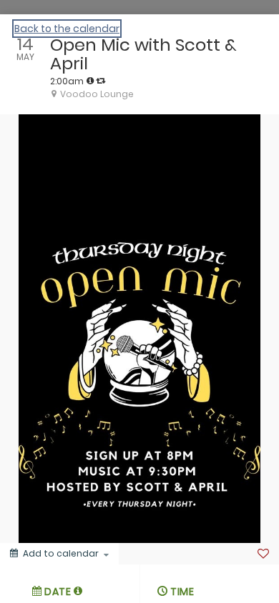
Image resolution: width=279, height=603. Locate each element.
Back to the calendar (66, 28)
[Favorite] (263, 553)
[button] (78, 591)
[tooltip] (90, 80)
